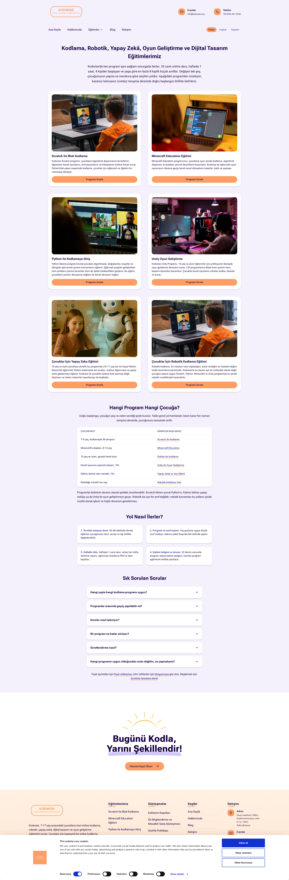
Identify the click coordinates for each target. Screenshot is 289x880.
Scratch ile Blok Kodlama (123, 811)
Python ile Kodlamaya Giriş (124, 829)
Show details (177, 874)
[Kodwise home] (66, 12)
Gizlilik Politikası (158, 830)
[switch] (107, 874)
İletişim (192, 831)
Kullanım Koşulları (159, 812)
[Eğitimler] (101, 29)
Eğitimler (93, 29)
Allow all (243, 843)
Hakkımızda (195, 818)
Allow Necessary (243, 862)
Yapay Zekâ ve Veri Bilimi (171, 473)
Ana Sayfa (194, 811)
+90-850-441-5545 (232, 14)
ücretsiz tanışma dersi (144, 678)
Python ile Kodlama (167, 456)
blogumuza (162, 674)
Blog (190, 825)
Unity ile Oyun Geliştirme (170, 465)
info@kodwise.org (195, 14)
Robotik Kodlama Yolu (169, 482)
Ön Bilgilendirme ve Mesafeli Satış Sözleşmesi (164, 821)
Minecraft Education (168, 448)
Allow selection (243, 853)
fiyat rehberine (123, 674)
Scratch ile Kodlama (168, 439)
